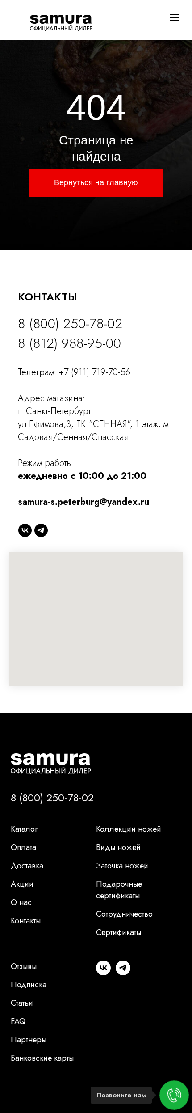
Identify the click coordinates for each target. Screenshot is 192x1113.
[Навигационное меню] (174, 17)
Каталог (24, 829)
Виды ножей (118, 847)
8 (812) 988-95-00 (69, 343)
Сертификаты (118, 932)
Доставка (27, 866)
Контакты (26, 921)
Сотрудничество (124, 914)
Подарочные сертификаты (119, 889)
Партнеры (28, 1039)
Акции (22, 884)
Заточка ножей (122, 866)
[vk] (25, 530)
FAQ (18, 1021)
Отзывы (24, 966)
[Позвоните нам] (174, 1095)
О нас (21, 902)
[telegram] (41, 530)
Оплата (23, 847)
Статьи (22, 1003)
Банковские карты (42, 1058)
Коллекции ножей (128, 829)
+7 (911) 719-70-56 (94, 372)
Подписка (28, 984)
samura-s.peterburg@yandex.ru (83, 501)
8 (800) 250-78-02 (70, 323)
